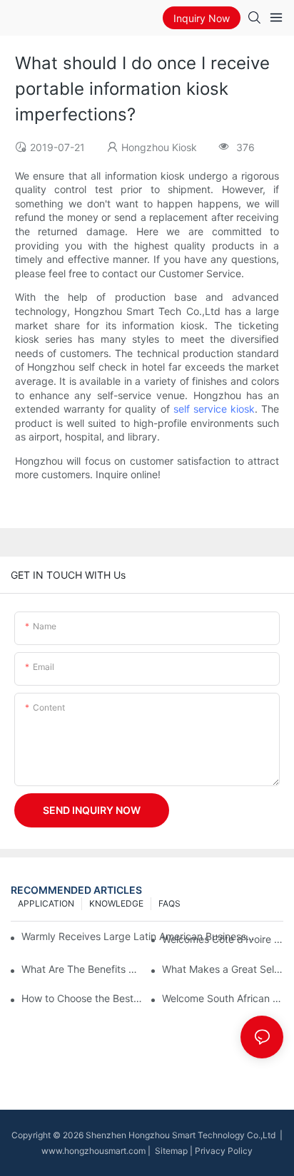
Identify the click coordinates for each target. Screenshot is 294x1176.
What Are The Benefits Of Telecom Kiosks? (82, 969)
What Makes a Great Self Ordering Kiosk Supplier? (222, 969)
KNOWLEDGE (116, 903)
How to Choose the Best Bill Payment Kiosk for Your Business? (82, 998)
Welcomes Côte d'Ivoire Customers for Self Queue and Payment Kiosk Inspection (222, 939)
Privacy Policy (224, 1150)
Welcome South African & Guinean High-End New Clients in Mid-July (222, 998)
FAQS (169, 903)
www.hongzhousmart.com (93, 1150)
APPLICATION (46, 903)
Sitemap (170, 1150)
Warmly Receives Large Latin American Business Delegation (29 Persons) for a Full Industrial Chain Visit (138, 936)
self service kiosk (214, 409)
